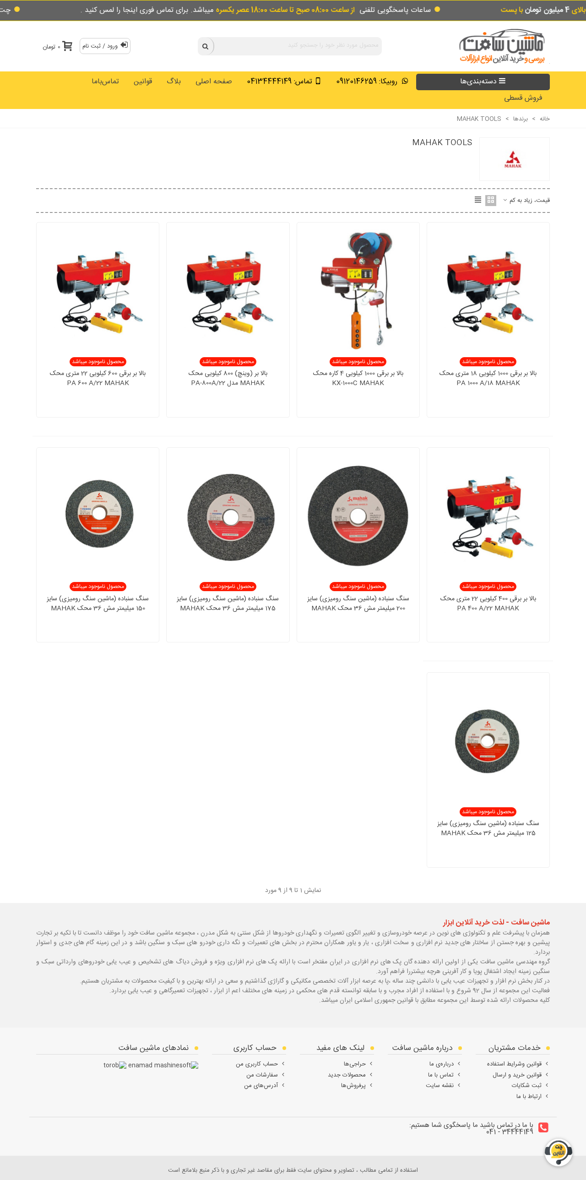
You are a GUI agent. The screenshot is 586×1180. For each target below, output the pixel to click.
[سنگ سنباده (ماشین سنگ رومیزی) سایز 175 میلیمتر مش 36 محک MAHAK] (228, 515)
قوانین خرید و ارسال (517, 1075)
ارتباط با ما (529, 1097)
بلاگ (174, 82)
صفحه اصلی (213, 82)
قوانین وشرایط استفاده (514, 1064)
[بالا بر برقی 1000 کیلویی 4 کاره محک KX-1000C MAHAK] (358, 291)
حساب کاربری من (257, 1064)
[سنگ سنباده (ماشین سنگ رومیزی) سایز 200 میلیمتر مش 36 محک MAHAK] (358, 515)
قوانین (143, 82)
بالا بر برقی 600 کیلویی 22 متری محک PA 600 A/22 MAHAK (98, 378)
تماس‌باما (105, 82)
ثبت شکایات (527, 1086)
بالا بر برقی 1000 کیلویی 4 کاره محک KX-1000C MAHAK (358, 378)
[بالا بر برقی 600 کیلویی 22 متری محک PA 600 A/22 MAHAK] (98, 291)
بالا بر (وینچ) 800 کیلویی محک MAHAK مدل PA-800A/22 (228, 378)
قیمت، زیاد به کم (529, 201)
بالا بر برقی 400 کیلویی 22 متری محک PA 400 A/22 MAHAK (488, 604)
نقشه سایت (440, 1086)
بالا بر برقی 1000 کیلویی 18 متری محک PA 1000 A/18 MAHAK (488, 378)
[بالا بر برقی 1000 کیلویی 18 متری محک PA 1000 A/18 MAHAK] (488, 291)
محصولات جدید (347, 1075)
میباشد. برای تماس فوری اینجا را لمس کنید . (217, 10)
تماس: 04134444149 (279, 82)
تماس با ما (441, 1075)
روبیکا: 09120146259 (368, 82)
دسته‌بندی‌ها (478, 82)
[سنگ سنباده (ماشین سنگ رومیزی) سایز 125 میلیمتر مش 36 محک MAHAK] (488, 741)
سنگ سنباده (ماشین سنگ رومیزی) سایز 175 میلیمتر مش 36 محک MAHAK (228, 604)
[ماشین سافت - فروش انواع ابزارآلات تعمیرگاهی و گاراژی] (499, 46)
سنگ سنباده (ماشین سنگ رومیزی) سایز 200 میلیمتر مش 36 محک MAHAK (358, 604)
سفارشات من (262, 1075)
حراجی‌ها (355, 1064)
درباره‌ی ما (441, 1064)
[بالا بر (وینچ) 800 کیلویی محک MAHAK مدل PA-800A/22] (228, 291)
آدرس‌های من (261, 1086)
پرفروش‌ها (353, 1086)
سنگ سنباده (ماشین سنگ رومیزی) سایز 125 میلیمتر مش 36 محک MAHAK (488, 828)
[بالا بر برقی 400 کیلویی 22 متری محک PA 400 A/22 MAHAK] (488, 515)
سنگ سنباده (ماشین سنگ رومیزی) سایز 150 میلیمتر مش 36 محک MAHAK (98, 604)
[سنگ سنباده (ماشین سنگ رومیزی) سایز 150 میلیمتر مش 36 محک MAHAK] (98, 515)
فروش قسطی (523, 98)
